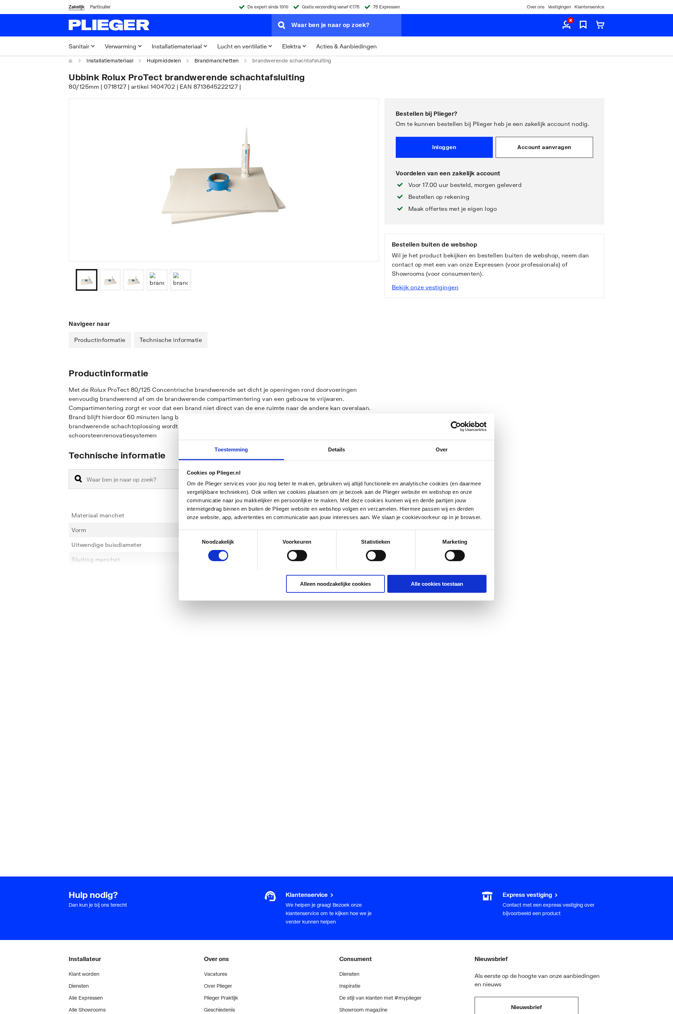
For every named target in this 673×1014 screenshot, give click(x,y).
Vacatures (215, 974)
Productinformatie (99, 339)
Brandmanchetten (217, 60)
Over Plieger (218, 986)
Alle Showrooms (87, 1010)
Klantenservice (589, 6)
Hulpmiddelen (164, 60)
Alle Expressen (86, 998)
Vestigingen (559, 6)
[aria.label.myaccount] (566, 25)
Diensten (79, 986)
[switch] (297, 555)
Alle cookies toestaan (437, 583)
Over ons (535, 6)
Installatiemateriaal (110, 60)
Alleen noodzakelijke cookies (335, 583)
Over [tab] (442, 449)
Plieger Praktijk (221, 998)
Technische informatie (171, 339)
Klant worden (84, 974)
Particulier (100, 6)
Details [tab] (336, 449)
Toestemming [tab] (231, 449)
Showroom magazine (363, 1010)
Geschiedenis (219, 1010)
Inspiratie (349, 986)
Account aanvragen (544, 147)
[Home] (71, 60)
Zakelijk (76, 6)
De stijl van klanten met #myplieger (380, 998)
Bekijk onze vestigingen (425, 287)
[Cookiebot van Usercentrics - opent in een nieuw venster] (456, 426)
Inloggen (444, 147)
